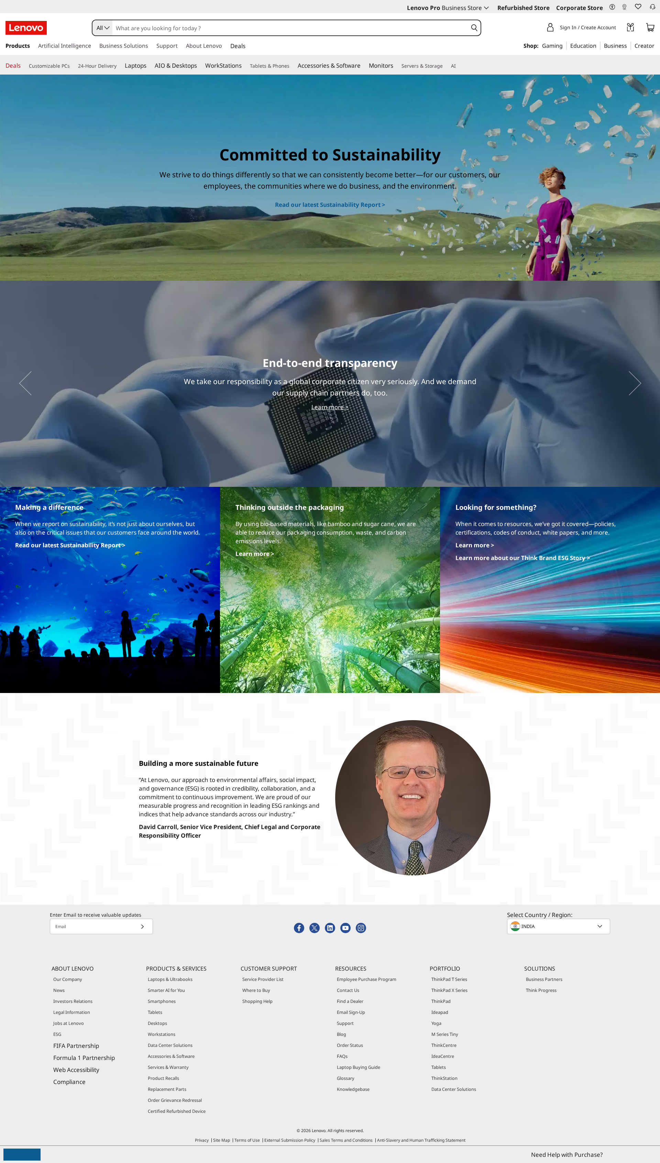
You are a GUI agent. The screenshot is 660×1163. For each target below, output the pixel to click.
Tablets (155, 1012)
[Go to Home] (26, 28)
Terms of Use (247, 1140)
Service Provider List (263, 979)
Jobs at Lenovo (68, 1023)
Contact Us (348, 990)
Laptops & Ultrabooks (170, 979)
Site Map (221, 1140)
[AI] (458, 66)
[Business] (629, 45)
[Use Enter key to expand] (620, 28)
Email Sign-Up (351, 1012)
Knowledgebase (353, 1089)
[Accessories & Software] (363, 65)
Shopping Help (257, 1001)
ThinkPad (441, 1001)
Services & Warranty (168, 1067)
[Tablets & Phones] (292, 66)
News (59, 990)
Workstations (161, 1034)
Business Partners (544, 979)
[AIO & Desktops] (200, 65)
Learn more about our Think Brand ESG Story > (522, 558)
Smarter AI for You (166, 990)
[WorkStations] (244, 65)
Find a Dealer (350, 1001)
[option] (330, 384)
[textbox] (559, 926)
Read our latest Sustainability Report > (330, 205)
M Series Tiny (444, 1034)
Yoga (436, 1023)
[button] (612, 7)
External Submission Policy (289, 1140)
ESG (57, 1034)
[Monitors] (396, 65)
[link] (624, 8)
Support (345, 1023)
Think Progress (541, 990)
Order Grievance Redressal (175, 1100)
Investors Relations (72, 1001)
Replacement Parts (167, 1089)
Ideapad (439, 1012)
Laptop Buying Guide (358, 1067)
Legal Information (71, 1012)
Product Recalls (163, 1078)
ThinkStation (444, 1078)
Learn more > (330, 407)
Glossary (345, 1078)
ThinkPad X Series (449, 990)
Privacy (202, 1140)
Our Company (67, 979)
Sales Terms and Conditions (346, 1140)
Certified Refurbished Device (177, 1111)
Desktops (157, 1023)
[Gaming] (565, 45)
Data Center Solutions (170, 1045)
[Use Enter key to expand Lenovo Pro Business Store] (486, 7)
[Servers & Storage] (445, 66)
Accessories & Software (171, 1056)
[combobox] (102, 27)
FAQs (342, 1056)
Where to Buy (256, 990)
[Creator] (657, 45)
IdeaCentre (442, 1056)
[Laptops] (149, 65)
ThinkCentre (443, 1045)
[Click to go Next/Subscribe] (142, 926)
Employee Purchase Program (366, 979)
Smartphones (162, 1001)
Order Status (350, 1045)
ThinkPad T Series (449, 979)
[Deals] (23, 65)
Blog (341, 1034)
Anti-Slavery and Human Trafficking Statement (421, 1140)
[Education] (598, 45)
